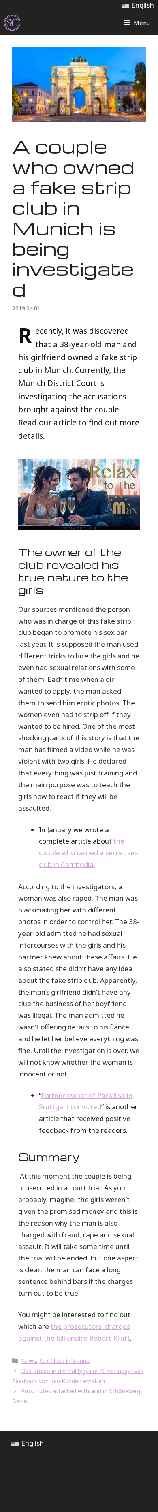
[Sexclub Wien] (12, 23)
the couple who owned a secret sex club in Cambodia (88, 852)
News (28, 1361)
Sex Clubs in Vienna (64, 1361)
